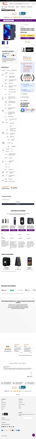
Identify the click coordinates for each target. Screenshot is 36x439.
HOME (2, 6)
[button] (34, 4)
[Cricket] (29, 262)
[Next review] (34, 348)
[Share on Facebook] (25, 100)
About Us (2, 407)
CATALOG (5, 6)
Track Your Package (22, 404)
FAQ (2, 409)
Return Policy (3, 404)
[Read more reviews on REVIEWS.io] (30, 376)
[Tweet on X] (23, 100)
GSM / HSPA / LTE (14, 70)
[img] (8, 348)
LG (18, 267)
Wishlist (20, 407)
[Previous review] (2, 348)
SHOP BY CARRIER (11, 6)
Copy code (30, 20)
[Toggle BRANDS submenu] (19, 6)
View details (5, 230)
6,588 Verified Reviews (8, 349)
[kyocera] (6, 262)
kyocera (6, 267)
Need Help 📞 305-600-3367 (9, 20)
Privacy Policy (3, 406)
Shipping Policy (3, 402)
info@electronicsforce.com (5, 424)
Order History (21, 402)
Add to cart (30, 35)
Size (5, 97)
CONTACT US (3, 8)
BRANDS (17, 6)
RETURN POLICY (23, 6)
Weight (6, 83)
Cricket (30, 267)
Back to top (18, 394)
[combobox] (19, 4)
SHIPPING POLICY (29, 6)
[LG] (18, 262)
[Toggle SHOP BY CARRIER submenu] (14, 6)
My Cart (20, 406)
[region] (18, 370)
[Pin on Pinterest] (27, 100)
